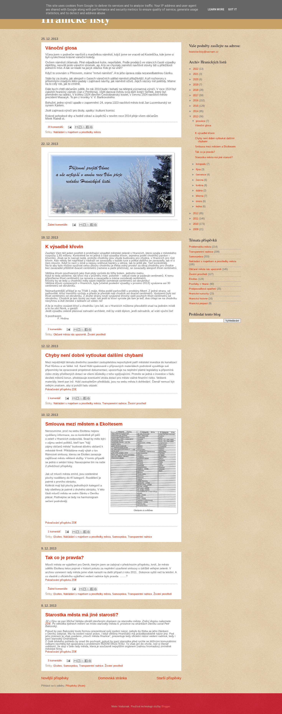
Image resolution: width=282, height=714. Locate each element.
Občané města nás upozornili (70, 334)
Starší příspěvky (169, 678)
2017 (196, 95)
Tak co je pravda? (64, 557)
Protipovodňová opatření (202, 288)
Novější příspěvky (54, 678)
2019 (196, 84)
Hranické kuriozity (199, 293)
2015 (196, 105)
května (200, 185)
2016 (196, 100)
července (201, 174)
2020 (196, 79)
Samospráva (119, 536)
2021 (196, 74)
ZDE (48, 623)
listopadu (201, 164)
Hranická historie (198, 298)
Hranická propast (198, 303)
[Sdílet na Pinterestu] (91, 127)
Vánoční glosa (61, 47)
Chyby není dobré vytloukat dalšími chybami (94, 355)
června (200, 179)
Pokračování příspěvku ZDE (61, 389)
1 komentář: (55, 398)
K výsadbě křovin (64, 246)
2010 (196, 223)
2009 (196, 229)
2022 (196, 68)
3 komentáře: (55, 660)
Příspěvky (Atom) (75, 685)
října (198, 169)
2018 (196, 89)
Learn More (216, 9)
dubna (199, 190)
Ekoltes (58, 536)
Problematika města (200, 246)
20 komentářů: (56, 127)
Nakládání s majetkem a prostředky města (77, 132)
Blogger (166, 706)
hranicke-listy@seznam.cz (204, 51)
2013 (196, 116)
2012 (196, 213)
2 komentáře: (55, 329)
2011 (196, 218)
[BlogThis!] (80, 127)
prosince (201, 121)
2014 (196, 111)
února (199, 201)
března (200, 195)
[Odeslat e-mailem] (76, 127)
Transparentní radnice (114, 403)
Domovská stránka (112, 678)
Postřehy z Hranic (199, 284)
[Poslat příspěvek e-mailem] (69, 127)
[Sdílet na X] (84, 127)
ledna (199, 206)
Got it (232, 9)
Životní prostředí (96, 334)
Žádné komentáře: (58, 224)
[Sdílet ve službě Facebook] (87, 127)
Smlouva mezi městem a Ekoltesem (83, 423)
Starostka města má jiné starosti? (81, 614)
